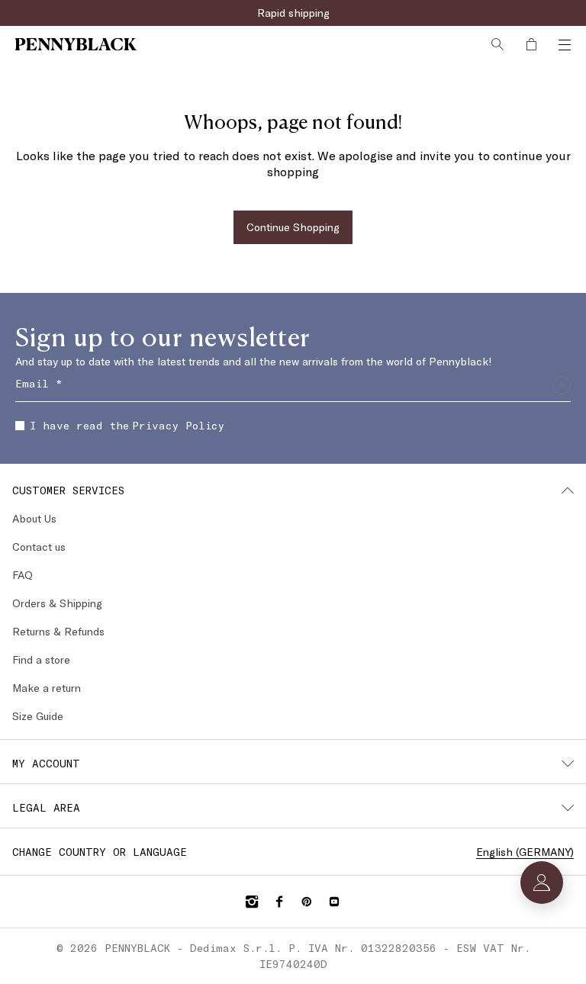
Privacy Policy (178, 425)
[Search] (497, 44)
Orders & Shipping (57, 603)
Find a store (41, 659)
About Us (34, 518)
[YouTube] (334, 901)
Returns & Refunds (58, 631)
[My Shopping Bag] (531, 44)
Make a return (46, 687)
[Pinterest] (306, 901)
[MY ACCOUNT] (568, 763)
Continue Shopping (293, 226)
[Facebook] (279, 901)
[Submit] (561, 385)
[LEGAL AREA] (568, 808)
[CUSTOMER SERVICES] (568, 490)
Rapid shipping (293, 12)
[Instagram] (251, 901)
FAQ (22, 574)
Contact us (39, 546)
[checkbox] (19, 425)
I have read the (127, 425)
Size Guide (37, 715)
